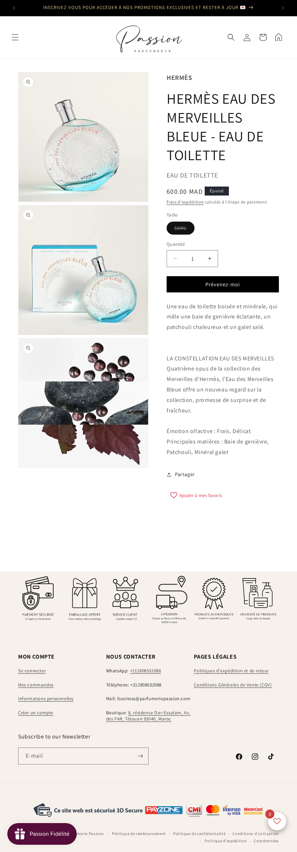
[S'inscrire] (140, 756)
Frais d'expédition (185, 202)
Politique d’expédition (226, 840)
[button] (15, 37)
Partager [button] (185, 474)
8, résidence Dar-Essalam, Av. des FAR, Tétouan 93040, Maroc (148, 716)
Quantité (176, 244)
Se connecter (32, 671)
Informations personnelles (46, 698)
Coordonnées (266, 840)
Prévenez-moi (222, 284)
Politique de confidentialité (199, 833)
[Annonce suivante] (283, 8)
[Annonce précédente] (14, 8)
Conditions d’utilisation (256, 833)
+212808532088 (145, 671)
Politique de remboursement (139, 833)
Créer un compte (35, 713)
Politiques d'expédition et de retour (231, 671)
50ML (184, 229)
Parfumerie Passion (85, 833)
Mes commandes (36, 685)
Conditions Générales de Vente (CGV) (233, 685)
